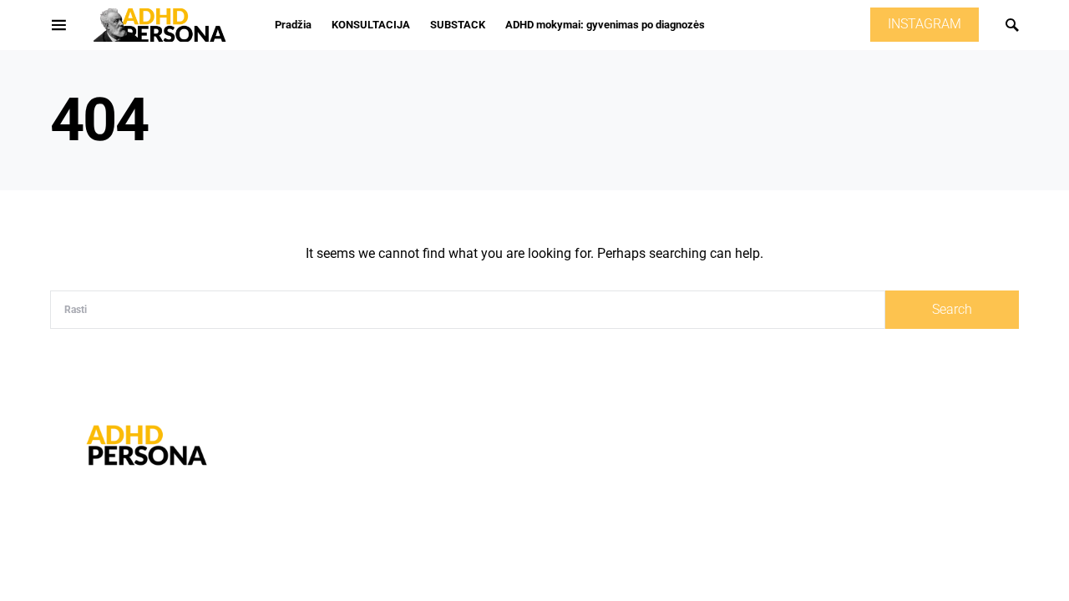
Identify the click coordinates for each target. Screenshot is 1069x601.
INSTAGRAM (924, 24)
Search (952, 309)
